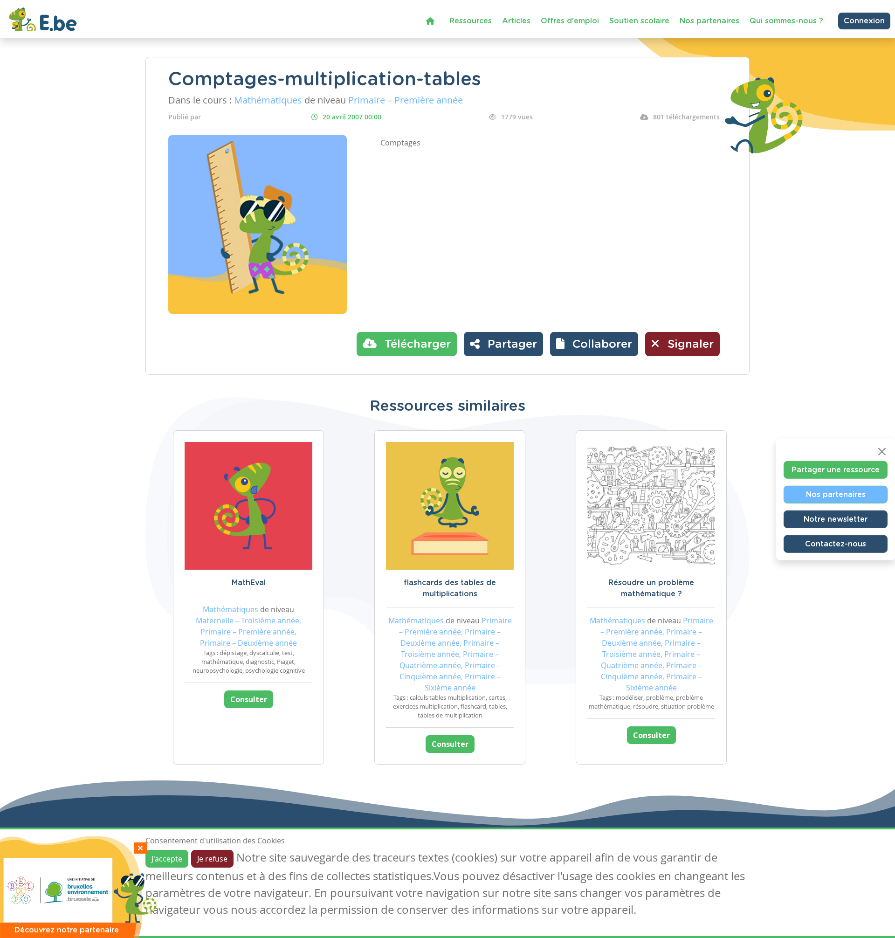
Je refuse (212, 859)
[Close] (882, 451)
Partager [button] (510, 344)
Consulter (248, 699)
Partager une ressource (836, 470)
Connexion (864, 21)
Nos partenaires (709, 21)
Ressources (470, 21)
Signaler (689, 344)
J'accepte (166, 859)
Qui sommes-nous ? (786, 21)
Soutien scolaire (639, 21)
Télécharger (416, 344)
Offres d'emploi (570, 21)
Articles (516, 21)
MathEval (249, 582)
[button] (594, 344)
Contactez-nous (835, 544)
